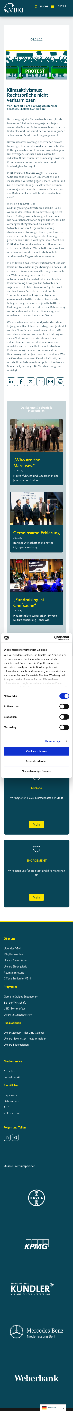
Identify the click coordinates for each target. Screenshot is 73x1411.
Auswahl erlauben (36, 761)
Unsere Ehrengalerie (15, 966)
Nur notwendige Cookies (36, 770)
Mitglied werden (13, 954)
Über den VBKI (12, 948)
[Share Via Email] (50, 381)
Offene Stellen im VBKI (17, 978)
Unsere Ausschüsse (15, 960)
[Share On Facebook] (21, 381)
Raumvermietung (14, 972)
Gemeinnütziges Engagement (21, 996)
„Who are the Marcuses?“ (26, 462)
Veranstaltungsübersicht (18, 1014)
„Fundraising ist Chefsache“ (28, 602)
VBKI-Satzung (12, 1113)
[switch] (64, 706)
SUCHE (44, 6)
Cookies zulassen (36, 751)
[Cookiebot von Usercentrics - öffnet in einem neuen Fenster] (54, 638)
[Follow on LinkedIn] (7, 1137)
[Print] (60, 381)
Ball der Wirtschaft (15, 1002)
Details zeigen (53, 741)
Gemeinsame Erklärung (36, 532)
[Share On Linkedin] (11, 381)
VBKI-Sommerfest (14, 1008)
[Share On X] (31, 381)
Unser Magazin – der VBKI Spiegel (24, 1032)
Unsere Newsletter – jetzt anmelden (25, 1038)
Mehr (36, 824)
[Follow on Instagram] (15, 1137)
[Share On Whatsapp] (40, 381)
